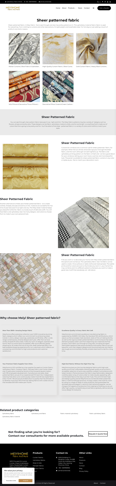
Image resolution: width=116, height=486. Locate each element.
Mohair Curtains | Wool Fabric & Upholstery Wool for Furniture (31, 66)
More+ (35, 471)
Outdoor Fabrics (38, 468)
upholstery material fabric (86, 25)
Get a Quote (104, 8)
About (64, 8)
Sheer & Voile (37, 463)
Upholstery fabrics (39, 460)
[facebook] (105, 2)
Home (58, 8)
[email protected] (45, 2)
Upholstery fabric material (11, 416)
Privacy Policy (83, 471)
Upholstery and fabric (38, 413)
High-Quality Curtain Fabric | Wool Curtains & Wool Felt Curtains (65, 66)
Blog (80, 468)
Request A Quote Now (98, 434)
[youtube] (107, 2)
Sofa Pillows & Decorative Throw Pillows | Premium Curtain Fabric (32, 104)
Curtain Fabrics (38, 457)
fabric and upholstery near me (14, 212)
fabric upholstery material (56, 124)
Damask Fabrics (38, 466)
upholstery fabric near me (93, 262)
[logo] (13, 8)
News (80, 8)
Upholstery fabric (8, 413)
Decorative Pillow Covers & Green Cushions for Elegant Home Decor (66, 104)
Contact (87, 8)
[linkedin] (110, 2)
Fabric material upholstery (69, 413)
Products (71, 8)
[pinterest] (102, 2)
